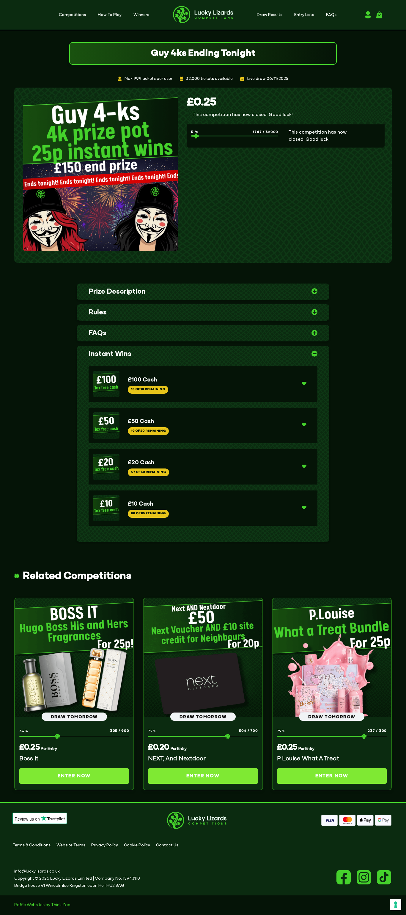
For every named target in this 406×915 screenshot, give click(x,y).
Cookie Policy (137, 845)
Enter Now (74, 776)
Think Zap (60, 905)
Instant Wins (110, 354)
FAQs (97, 333)
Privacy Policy (104, 845)
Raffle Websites (29, 905)
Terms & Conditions (32, 845)
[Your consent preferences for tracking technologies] (395, 904)
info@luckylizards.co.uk (37, 871)
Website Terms (70, 845)
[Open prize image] (106, 384)
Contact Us (167, 845)
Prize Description (117, 291)
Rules (98, 312)
